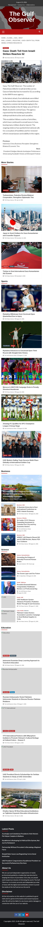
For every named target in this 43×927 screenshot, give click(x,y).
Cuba (18, 610)
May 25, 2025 (20, 57)
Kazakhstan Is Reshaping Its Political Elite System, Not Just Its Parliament (21, 842)
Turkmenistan (13, 190)
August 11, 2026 (34, 544)
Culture (5, 730)
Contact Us (21, 5)
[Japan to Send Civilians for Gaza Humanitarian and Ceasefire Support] (21, 217)
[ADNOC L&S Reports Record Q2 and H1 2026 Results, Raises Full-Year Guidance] (8, 539)
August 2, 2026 (20, 742)
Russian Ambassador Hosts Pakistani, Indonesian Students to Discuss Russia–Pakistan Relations (21, 699)
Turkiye (12, 266)
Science (19, 555)
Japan (5, 228)
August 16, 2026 (20, 392)
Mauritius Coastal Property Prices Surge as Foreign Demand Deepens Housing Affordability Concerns (21, 493)
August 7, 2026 (22, 704)
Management (12, 5)
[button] (3, 31)
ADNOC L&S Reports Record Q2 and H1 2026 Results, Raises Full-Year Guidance (28, 539)
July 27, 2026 (19, 815)
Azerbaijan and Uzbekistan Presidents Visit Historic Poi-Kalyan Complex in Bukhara (20, 835)
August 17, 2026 (23, 355)
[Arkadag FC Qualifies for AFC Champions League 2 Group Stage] (21, 407)
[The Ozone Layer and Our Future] (8, 573)
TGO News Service (9, 57)
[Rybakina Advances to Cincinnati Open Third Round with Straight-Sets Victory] (21, 334)
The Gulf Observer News (10, 355)
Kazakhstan (6, 309)
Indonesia (13, 655)
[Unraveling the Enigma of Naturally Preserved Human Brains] (8, 559)
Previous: (20, 143)
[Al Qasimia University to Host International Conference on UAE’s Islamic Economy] (8, 509)
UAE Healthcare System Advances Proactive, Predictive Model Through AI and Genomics (28, 602)
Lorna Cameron (22, 564)
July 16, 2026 (19, 200)
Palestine (5, 48)
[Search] (39, 31)
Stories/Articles (26, 555)
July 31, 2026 (22, 779)
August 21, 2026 (20, 319)
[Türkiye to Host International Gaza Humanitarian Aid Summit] (21, 255)
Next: (21, 151)
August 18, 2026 (22, 593)
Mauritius (12, 488)
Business (5, 488)
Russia (12, 692)
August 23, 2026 (32, 576)
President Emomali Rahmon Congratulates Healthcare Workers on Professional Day (27, 587)
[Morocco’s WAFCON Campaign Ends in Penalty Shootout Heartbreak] (21, 371)
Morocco (5, 382)
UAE (10, 455)
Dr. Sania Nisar (22, 576)
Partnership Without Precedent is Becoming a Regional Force (21, 848)
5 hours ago (31, 564)
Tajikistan (23, 582)
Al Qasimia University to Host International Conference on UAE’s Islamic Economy (27, 509)
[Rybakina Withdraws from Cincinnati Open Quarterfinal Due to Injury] (21, 298)
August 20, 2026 (23, 499)
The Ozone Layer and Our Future (28, 573)
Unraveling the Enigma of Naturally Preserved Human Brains (26, 559)
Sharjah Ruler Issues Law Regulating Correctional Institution (19, 855)
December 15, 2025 (21, 238)
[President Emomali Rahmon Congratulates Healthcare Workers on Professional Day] (8, 587)
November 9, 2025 (20, 276)
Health (18, 582)
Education (6, 655)
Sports (13, 309)
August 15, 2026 (23, 428)
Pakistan (26, 610)
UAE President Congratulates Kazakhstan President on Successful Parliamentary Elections (21, 862)
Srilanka (24, 518)
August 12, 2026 (22, 530)
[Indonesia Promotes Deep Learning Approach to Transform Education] (21, 644)
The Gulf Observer (21, 16)
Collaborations (30, 5)
